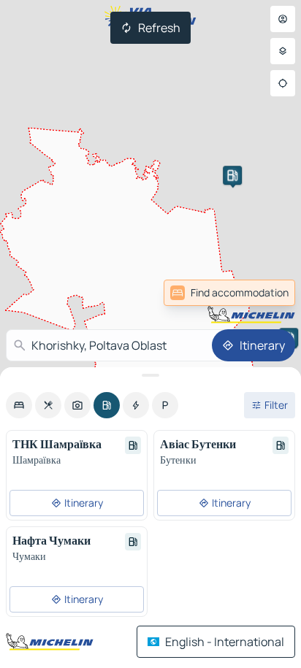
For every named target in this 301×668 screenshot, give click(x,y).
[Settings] (282, 51)
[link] (229, 293)
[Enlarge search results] (150, 375)
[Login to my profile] (282, 19)
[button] (232, 175)
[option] (19, 405)
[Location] (282, 83)
